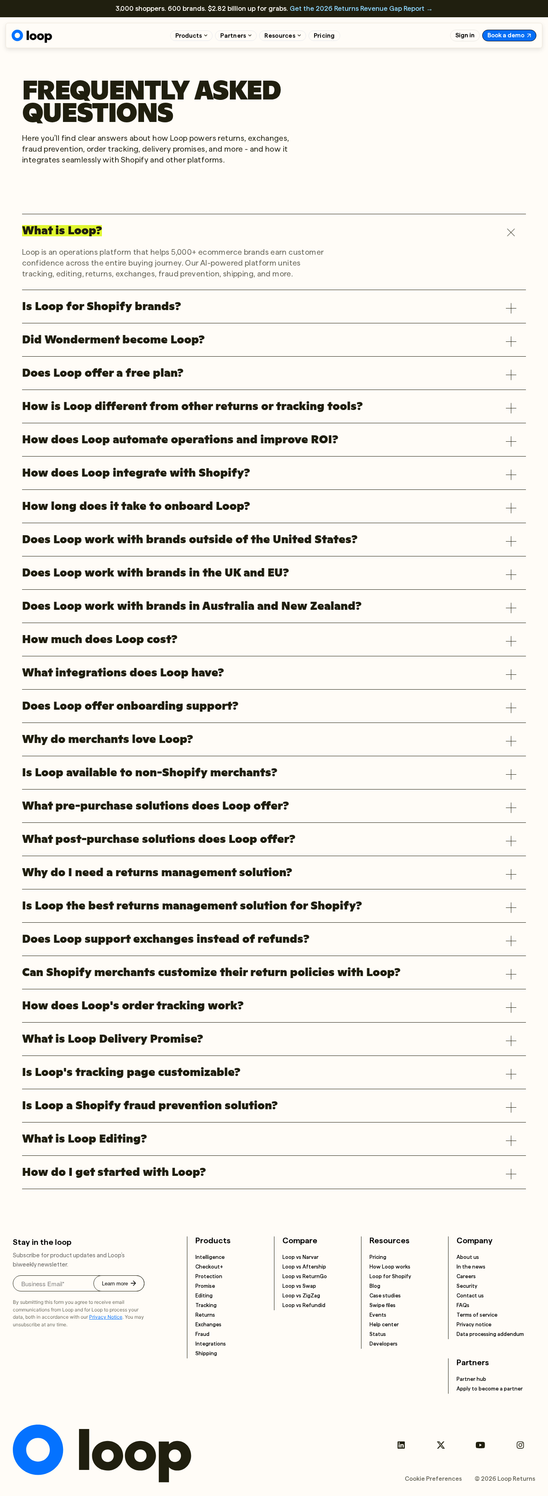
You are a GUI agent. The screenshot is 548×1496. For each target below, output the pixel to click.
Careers (466, 1276)
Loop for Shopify (390, 1276)
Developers (383, 1344)
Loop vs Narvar (300, 1257)
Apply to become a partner (490, 1389)
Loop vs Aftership (304, 1267)
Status (377, 1334)
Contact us (470, 1296)
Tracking (206, 1305)
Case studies (385, 1296)
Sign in (465, 35)
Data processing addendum (490, 1334)
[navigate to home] (32, 36)
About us (468, 1257)
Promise (205, 1286)
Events (377, 1315)
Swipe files (382, 1305)
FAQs (463, 1305)
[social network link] (401, 1445)
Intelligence (210, 1257)
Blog (374, 1286)
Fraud (202, 1334)
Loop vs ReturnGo (304, 1276)
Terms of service (477, 1315)
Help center (384, 1324)
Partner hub (471, 1379)
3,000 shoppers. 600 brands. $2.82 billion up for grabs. (274, 8)
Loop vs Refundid (303, 1305)
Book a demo (505, 35)
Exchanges (208, 1324)
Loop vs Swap (299, 1286)
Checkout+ (209, 1267)
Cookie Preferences (433, 1478)
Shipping (206, 1353)
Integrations (210, 1344)
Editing (204, 1296)
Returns (205, 1315)
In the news (471, 1267)
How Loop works (389, 1267)
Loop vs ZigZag (301, 1296)
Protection (208, 1276)
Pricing (324, 35)
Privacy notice (474, 1324)
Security (467, 1286)
